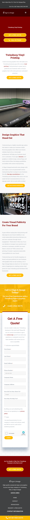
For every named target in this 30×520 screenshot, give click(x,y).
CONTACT (15, 501)
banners (21, 156)
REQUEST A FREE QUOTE (15, 508)
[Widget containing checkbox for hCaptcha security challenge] (15, 433)
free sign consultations (13, 174)
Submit (8, 437)
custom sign (10, 335)
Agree (7, 417)
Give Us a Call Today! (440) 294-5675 (18, 6)
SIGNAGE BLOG (15, 504)
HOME (15, 497)
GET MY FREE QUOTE (15, 518)
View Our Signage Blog (19, 2)
